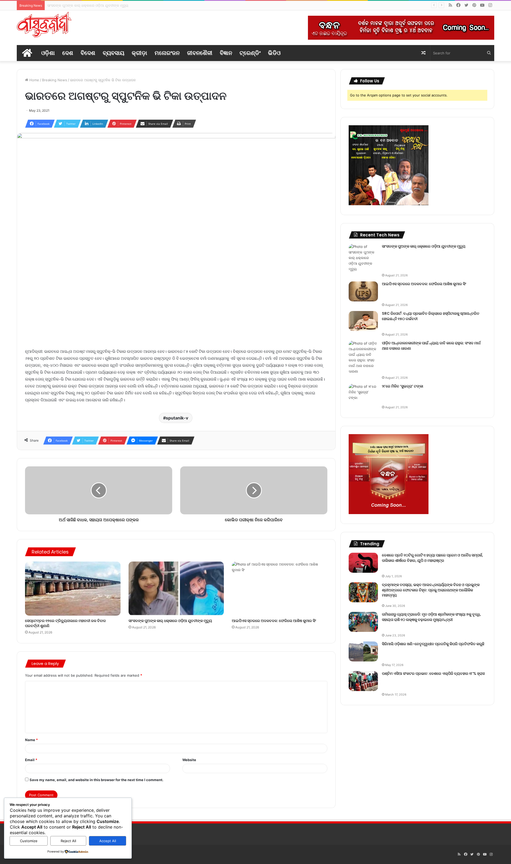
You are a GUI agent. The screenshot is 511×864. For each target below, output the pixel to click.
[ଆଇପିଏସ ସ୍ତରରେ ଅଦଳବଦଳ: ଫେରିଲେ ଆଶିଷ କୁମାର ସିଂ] (279, 588)
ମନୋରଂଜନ (167, 53)
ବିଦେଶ (88, 53)
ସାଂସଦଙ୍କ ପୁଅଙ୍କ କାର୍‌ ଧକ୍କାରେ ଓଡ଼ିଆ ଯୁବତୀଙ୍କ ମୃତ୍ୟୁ (170, 620)
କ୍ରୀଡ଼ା (139, 53)
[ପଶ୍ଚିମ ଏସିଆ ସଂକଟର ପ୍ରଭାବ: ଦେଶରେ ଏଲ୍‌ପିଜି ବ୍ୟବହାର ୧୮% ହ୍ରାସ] (363, 681)
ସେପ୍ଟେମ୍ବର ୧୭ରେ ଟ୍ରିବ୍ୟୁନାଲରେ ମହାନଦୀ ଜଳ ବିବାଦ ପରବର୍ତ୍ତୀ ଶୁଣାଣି (65, 623)
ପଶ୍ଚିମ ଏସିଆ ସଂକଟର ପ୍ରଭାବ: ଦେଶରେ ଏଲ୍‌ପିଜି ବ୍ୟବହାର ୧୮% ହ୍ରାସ (433, 673)
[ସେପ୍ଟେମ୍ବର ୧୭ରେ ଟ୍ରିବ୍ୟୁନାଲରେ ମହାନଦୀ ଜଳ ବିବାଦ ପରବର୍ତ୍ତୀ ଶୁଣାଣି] (73, 588)
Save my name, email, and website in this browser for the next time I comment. (96, 780)
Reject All (68, 841)
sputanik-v (177, 418)
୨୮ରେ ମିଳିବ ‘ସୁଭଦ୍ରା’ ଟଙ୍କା (402, 386)
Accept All (107, 841)
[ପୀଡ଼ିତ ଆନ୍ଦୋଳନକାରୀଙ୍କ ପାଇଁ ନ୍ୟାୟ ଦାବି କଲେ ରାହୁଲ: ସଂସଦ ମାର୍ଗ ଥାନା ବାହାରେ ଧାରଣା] (363, 357)
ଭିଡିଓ (274, 53)
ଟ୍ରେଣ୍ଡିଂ (250, 53)
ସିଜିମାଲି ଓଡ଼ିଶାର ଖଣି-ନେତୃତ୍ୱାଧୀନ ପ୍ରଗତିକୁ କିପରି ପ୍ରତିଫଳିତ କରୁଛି (433, 644)
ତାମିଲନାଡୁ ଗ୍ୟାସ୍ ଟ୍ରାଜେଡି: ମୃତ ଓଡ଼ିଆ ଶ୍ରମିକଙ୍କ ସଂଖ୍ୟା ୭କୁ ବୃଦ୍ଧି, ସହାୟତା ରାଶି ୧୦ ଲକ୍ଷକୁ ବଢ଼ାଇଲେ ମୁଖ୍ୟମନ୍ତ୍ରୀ (431, 617)
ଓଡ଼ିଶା (48, 53)
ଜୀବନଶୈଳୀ (199, 53)
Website (189, 760)
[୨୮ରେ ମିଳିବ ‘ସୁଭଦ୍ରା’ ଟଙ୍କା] (363, 394)
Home (33, 80)
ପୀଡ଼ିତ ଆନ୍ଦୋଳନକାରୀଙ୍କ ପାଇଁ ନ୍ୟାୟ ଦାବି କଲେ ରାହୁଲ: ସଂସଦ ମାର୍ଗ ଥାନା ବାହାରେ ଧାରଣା (431, 345)
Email (31, 760)
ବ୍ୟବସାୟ (113, 53)
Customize (29, 841)
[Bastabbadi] (44, 25)
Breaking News (54, 80)
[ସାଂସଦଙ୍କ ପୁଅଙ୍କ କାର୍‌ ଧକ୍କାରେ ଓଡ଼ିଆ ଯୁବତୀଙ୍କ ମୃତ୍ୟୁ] (176, 588)
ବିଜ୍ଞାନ (226, 53)
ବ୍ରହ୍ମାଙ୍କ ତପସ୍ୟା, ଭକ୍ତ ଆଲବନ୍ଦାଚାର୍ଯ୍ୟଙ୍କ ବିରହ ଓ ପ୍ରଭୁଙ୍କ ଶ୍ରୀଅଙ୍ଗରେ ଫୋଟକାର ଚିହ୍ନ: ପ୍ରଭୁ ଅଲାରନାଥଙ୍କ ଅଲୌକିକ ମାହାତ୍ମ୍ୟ (431, 590)
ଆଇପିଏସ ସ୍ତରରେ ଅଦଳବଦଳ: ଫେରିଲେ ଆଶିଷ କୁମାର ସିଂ (87, 5)
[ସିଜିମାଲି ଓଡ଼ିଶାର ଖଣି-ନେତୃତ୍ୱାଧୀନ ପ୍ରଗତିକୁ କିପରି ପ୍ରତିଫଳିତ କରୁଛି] (363, 651)
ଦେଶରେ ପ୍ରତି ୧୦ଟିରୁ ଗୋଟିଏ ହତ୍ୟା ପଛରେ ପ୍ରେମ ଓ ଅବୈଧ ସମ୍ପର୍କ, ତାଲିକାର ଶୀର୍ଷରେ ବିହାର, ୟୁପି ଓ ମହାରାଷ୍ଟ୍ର (432, 557)
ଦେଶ (67, 53)
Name (31, 740)
